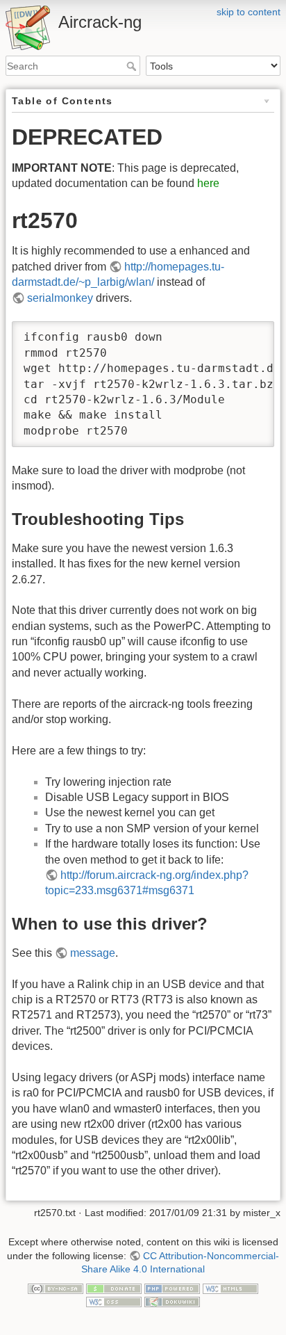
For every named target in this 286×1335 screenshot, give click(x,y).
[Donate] (114, 1287)
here (208, 183)
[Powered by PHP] (172, 1287)
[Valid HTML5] (230, 1287)
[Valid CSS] (114, 1300)
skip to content (248, 11)
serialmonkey (60, 298)
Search (133, 66)
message (92, 953)
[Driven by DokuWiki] (172, 1300)
